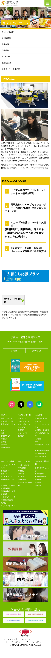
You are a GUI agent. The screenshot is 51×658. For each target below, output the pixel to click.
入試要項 (38, 439)
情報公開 (4, 439)
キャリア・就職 (7, 461)
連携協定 (38, 482)
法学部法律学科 (24, 415)
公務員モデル (5, 471)
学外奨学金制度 (40, 456)
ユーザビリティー (25, 639)
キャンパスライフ (25, 461)
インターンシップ (7, 477)
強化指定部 (6, 63)
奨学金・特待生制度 (42, 450)
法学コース (22, 418)
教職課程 (21, 430)
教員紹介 (21, 436)
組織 (2, 433)
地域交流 (38, 485)
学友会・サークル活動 (11, 69)
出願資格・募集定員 (42, 430)
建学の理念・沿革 (7, 421)
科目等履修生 (39, 474)
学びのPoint (22, 427)
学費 (36, 442)
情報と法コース (23, 421)
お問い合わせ (37, 351)
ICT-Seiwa (6, 57)
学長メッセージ (6, 418)
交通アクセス (5, 436)
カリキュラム (22, 433)
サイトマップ (9, 639)
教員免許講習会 (40, 477)
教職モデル (5, 474)
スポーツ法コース (24, 424)
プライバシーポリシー (34, 642)
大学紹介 (4, 415)
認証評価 (4, 445)
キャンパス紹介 (8, 32)
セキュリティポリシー (13, 642)
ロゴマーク (5, 430)
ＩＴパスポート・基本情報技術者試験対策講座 (8, 500)
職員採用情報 (5, 447)
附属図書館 (6, 38)
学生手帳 (5, 50)
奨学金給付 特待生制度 (12, 300)
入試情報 (38, 415)
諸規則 (3, 442)
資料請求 (14, 351)
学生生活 (5, 44)
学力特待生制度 (40, 453)
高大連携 (38, 480)
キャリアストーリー (8, 506)
